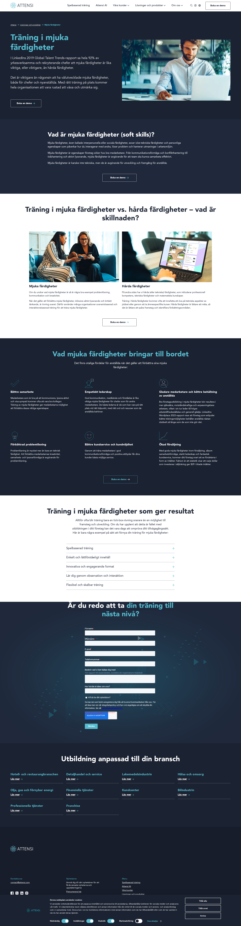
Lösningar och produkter (149, 5)
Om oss (175, 5)
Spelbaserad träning (78, 5)
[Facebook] (12, 893)
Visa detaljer (152, 921)
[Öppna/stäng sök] (191, 5)
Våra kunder (120, 5)
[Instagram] (26, 893)
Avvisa (203, 916)
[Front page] (22, 8)
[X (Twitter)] (16, 893)
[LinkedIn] (21, 893)
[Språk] (199, 5)
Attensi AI (101, 5)
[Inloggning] (195, 6)
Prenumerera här (73, 892)
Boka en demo (218, 6)
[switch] (90, 921)
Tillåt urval (203, 908)
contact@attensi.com (20, 883)
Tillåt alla (203, 901)
